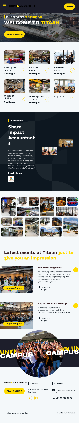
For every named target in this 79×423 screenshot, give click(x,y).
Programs (59, 96)
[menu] (4, 4)
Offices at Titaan (9, 96)
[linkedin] (30, 398)
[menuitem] (17, 413)
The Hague (9, 73)
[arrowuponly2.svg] (23, 71)
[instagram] (36, 398)
